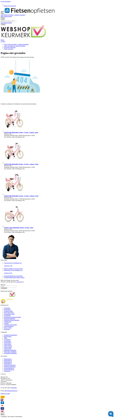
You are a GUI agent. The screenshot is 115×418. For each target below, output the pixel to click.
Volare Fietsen (8, 347)
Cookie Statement (8, 326)
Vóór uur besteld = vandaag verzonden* (13, 15)
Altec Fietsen (7, 344)
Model (2, 40)
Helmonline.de (8, 362)
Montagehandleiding (9, 318)
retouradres (14, 387)
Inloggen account (5, 393)
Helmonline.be (8, 360)
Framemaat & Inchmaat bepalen (12, 317)
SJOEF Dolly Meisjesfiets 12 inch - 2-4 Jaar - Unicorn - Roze (21, 196)
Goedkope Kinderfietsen (10, 335)
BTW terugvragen (9, 312)
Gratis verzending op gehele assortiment (14, 46)
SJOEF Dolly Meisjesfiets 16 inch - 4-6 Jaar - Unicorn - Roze (21, 164)
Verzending (7, 308)
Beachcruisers (7, 336)
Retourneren (7, 309)
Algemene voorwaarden (10, 324)
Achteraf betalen (8, 311)
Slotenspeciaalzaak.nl (9, 365)
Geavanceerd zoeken (6, 22)
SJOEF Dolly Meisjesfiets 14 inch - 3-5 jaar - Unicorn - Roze (21, 132)
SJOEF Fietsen (8, 345)
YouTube (14, 277)
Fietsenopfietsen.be (9, 369)
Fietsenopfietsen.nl (9, 368)
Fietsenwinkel (7, 348)
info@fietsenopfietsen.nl (10, 390)
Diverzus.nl (7, 371)
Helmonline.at (8, 363)
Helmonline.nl (8, 359)
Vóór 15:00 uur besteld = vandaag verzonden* (16, 44)
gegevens (19, 282)
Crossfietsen (7, 339)
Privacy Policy (8, 327)
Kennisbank (7, 315)
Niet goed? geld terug (9, 47)
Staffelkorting (7, 321)
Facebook (13, 276)
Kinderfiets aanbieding (10, 350)
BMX (5, 338)
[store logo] (29, 13)
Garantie (6, 323)
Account (3, 41)
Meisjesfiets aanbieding (10, 351)
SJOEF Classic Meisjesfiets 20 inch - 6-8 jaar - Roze (18, 227)
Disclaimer (7, 329)
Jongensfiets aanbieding (10, 353)
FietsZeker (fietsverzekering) (11, 320)
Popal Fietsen (7, 342)
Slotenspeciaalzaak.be (10, 366)
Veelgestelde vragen (9, 314)
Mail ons (13, 268)
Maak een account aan (10, 5)
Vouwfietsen (7, 341)
